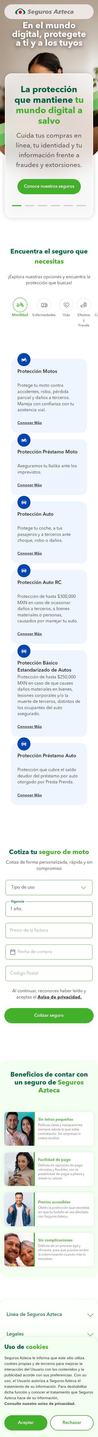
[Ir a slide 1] (17, 205)
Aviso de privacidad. (60, 997)
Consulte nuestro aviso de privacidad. (39, 1403)
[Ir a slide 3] (42, 205)
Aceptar (26, 1423)
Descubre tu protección (49, 186)
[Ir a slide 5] (68, 205)
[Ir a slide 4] (55, 205)
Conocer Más (29, 423)
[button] (49, 887)
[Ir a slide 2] (29, 205)
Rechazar (72, 1423)
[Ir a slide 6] (81, 205)
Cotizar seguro (49, 1015)
